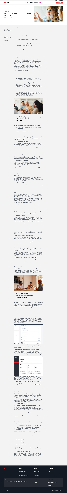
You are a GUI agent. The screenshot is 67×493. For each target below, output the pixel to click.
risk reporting (40, 137)
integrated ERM (33, 179)
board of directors (32, 78)
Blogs (8, 11)
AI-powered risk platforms (27, 395)
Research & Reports (37, 471)
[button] (26, 3)
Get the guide (18, 120)
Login (62, 0)
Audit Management (21, 472)
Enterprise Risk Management (23, 471)
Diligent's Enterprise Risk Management (29, 352)
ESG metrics (36, 248)
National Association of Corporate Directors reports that (22, 61)
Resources (5, 11)
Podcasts (35, 472)
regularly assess (23, 153)
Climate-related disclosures (18, 252)
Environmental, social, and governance (20, 247)
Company (56, 0)
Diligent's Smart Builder (28, 320)
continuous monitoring (26, 231)
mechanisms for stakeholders (24, 271)
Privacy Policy (36, 479)
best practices (20, 128)
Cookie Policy (36, 482)
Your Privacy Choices (51, 479)
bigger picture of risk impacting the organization (21, 73)
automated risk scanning (21, 227)
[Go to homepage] (6, 468)
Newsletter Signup (36, 475)
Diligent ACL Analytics (37, 384)
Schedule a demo (28, 400)
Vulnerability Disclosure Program (52, 482)
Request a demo (59, 2)
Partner (54, 0)
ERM (24, 39)
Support (60, 0)
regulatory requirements (19, 95)
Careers (50, 471)
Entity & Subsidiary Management (23, 475)
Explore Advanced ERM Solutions (21, 297)
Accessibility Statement (51, 485)
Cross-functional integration (18, 211)
